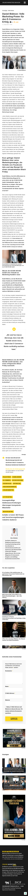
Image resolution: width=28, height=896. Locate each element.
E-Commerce (7, 480)
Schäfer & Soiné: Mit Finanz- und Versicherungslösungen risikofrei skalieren (13, 517)
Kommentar (9, 671)
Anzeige (4, 10)
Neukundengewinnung (10, 486)
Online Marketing (9, 490)
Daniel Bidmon (17, 477)
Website (7, 700)
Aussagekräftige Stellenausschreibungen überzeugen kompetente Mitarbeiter (11, 504)
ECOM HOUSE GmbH (18, 480)
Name (7, 686)
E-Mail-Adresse (10, 693)
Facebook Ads (7, 483)
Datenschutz (12, 889)
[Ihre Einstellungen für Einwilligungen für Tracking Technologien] (25, 893)
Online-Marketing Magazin (11, 2)
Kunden (8, 442)
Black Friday (7, 477)
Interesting (17, 483)
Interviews (11, 10)
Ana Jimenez (14, 538)
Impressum (5, 889)
